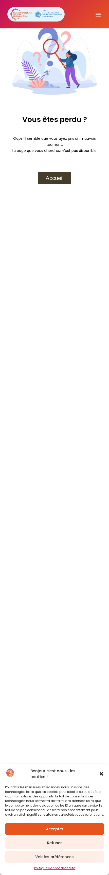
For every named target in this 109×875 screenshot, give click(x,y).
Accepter (54, 829)
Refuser (54, 843)
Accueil (55, 178)
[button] (101, 773)
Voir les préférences (54, 857)
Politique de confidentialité (54, 868)
